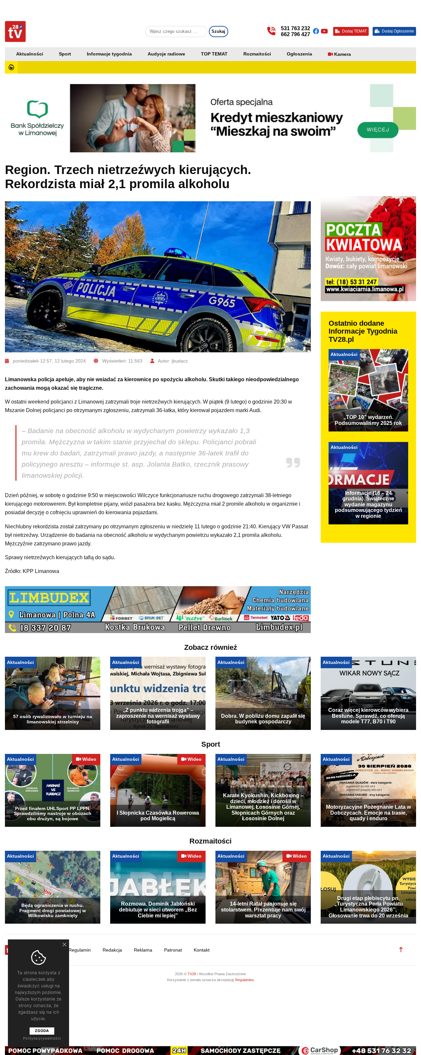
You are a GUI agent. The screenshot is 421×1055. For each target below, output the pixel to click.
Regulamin (79, 950)
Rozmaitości (257, 54)
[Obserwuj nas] (317, 31)
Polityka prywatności (42, 1038)
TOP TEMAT (214, 54)
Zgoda (42, 1030)
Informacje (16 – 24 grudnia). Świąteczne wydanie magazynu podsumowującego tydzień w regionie (368, 504)
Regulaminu (244, 980)
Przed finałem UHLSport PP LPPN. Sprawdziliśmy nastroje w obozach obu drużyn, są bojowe (52, 814)
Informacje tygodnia (109, 54)
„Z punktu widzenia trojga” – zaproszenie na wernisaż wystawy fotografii (158, 715)
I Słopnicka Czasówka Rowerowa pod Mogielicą (158, 816)
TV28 (192, 974)
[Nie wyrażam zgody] (64, 944)
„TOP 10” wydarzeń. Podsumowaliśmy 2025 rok (368, 420)
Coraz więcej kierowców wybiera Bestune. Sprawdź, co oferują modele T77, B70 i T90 (368, 715)
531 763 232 (295, 28)
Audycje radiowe (166, 54)
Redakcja (112, 950)
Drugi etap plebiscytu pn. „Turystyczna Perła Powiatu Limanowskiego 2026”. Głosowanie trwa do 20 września (368, 906)
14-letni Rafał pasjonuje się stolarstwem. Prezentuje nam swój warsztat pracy (263, 909)
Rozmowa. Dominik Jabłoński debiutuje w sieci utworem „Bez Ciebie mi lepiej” (158, 909)
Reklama (143, 950)
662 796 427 (295, 34)
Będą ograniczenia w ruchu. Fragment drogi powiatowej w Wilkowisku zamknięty (52, 910)
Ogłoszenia (299, 54)
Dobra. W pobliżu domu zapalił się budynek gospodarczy (263, 719)
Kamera (342, 54)
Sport (65, 54)
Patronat (173, 950)
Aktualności (29, 54)
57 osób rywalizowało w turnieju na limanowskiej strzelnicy (52, 719)
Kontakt (202, 950)
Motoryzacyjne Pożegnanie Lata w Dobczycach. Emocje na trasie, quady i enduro (368, 812)
